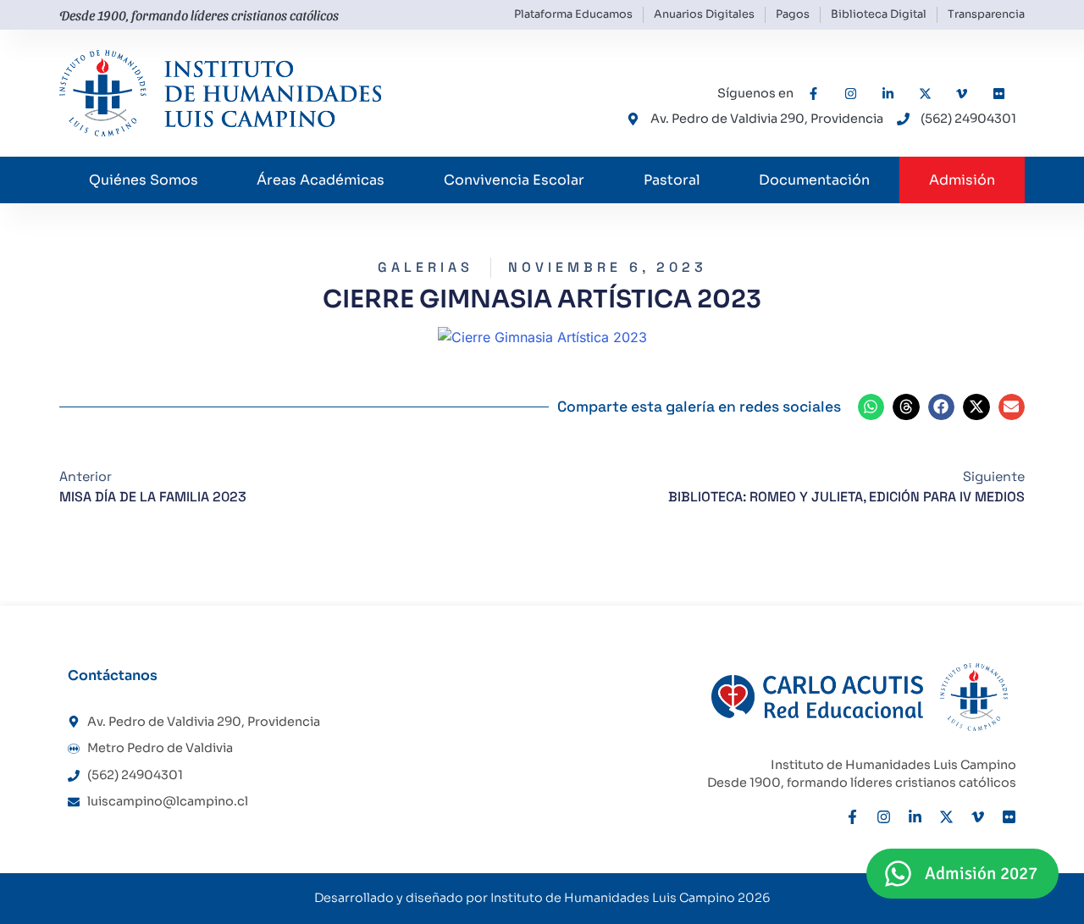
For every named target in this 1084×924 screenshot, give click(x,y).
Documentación (814, 180)
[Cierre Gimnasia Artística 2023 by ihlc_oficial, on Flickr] (542, 337)
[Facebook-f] (852, 817)
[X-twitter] (946, 817)
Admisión (962, 180)
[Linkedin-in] (915, 817)
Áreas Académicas (320, 180)
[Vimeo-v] (978, 817)
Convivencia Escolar (514, 180)
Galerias (425, 267)
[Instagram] (884, 817)
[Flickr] (1009, 817)
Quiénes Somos (143, 180)
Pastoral (672, 180)
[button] (871, 407)
